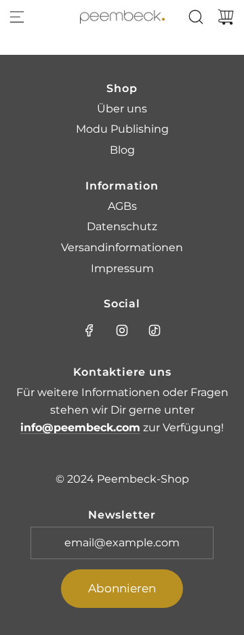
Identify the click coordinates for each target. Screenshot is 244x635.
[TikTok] (154, 330)
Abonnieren (122, 588)
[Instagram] (122, 330)
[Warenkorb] (226, 17)
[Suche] (196, 17)
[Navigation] (17, 17)
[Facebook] (89, 330)
